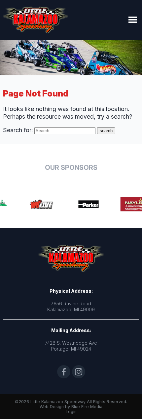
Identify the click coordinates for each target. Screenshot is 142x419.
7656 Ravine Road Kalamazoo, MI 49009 (71, 306)
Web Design (52, 406)
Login (71, 411)
